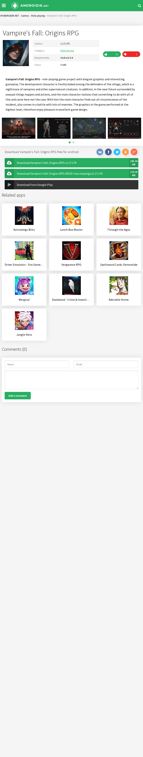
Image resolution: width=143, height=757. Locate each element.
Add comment (17, 395)
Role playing (67, 50)
